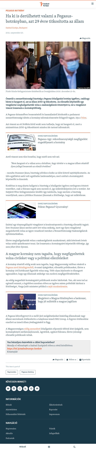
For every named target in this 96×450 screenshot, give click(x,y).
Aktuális (9, 434)
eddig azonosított (32, 329)
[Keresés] (74, 447)
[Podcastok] (49, 447)
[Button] (85, 38)
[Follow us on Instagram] (19, 388)
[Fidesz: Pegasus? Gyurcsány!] (22, 210)
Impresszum (54, 414)
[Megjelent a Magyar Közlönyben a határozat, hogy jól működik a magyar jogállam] (22, 302)
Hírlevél (22, 447)
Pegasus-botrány (15, 11)
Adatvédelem (11, 410)
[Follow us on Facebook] (14, 388)
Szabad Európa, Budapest (16, 28)
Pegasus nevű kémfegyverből (20, 268)
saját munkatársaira (57, 287)
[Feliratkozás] (37, 388)
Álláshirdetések (55, 405)
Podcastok (10, 438)
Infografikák (54, 434)
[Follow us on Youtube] (8, 388)
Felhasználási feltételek (15, 414)
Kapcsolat (53, 410)
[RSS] (25, 388)
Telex (83, 118)
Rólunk (9, 405)
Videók (52, 429)
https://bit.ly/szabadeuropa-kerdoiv (24, 349)
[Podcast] (31, 388)
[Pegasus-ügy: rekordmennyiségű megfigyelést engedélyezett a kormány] (22, 143)
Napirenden (11, 429)
